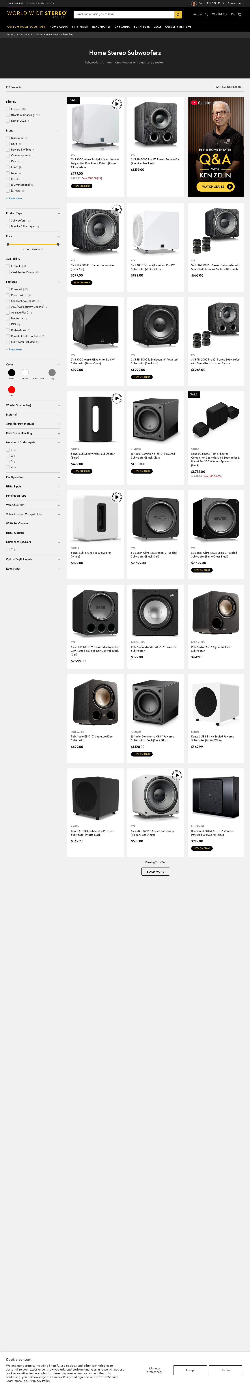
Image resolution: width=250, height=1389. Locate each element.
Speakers (38, 34)
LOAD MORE (155, 872)
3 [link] (13, 461)
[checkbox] (8, 109)
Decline (226, 1370)
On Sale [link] (18, 109)
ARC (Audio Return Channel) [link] (29, 307)
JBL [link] (15, 179)
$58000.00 (38, 249)
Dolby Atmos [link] (20, 330)
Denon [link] (17, 161)
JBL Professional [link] (22, 185)
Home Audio (23, 34)
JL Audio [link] (18, 190)
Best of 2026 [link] (20, 121)
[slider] (7, 244)
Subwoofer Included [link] (25, 342)
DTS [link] (15, 324)
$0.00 (26, 249)
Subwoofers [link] (21, 220)
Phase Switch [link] (21, 295)
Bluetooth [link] (19, 318)
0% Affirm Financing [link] (25, 115)
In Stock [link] (18, 266)
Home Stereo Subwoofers (59, 34)
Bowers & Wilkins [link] (23, 150)
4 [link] (13, 467)
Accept (190, 1370)
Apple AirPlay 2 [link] (21, 312)
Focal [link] (16, 173)
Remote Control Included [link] (27, 336)
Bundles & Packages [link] (25, 226)
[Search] (178, 14)
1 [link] (13, 450)
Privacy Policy (40, 1381)
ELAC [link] (16, 167)
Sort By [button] (221, 87)
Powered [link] (19, 289)
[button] (236, 15)
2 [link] (13, 456)
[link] (11, 374)
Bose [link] (16, 144)
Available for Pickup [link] (25, 272)
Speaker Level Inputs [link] (25, 301)
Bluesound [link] (19, 138)
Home (10, 34)
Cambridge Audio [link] (23, 155)
